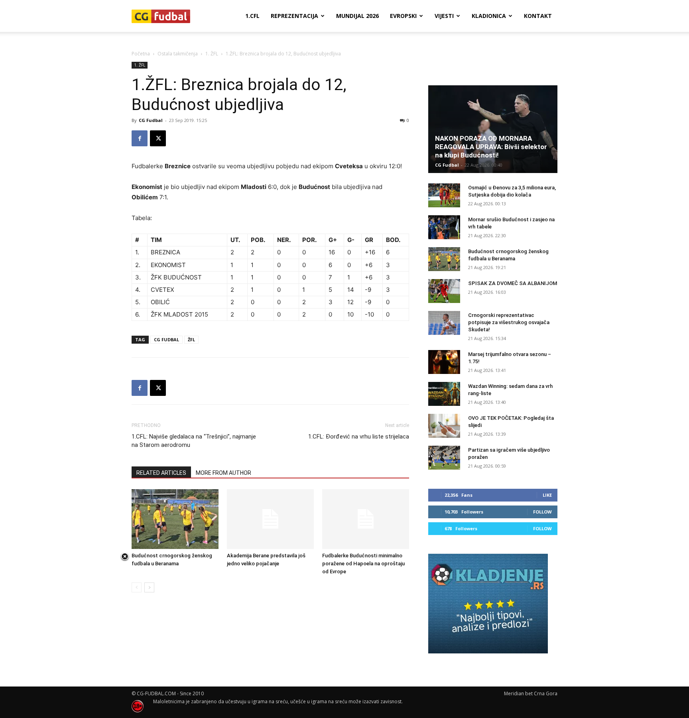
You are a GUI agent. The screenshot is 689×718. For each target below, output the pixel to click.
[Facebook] (140, 138)
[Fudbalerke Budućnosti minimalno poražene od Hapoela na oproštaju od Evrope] (365, 519)
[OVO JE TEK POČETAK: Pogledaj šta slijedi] (444, 426)
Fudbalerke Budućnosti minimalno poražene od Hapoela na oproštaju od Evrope (363, 563)
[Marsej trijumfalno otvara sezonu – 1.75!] (444, 362)
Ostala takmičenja (177, 53)
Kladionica (489, 16)
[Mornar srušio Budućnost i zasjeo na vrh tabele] (444, 227)
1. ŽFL (211, 53)
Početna (141, 53)
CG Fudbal (151, 120)
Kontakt (538, 16)
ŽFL (191, 339)
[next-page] (149, 587)
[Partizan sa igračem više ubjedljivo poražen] (444, 458)
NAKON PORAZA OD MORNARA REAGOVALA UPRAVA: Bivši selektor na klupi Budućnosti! (491, 146)
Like (547, 495)
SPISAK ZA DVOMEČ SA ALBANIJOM (512, 283)
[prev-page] (137, 587)
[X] (158, 138)
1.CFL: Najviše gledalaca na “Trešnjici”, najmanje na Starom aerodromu (194, 441)
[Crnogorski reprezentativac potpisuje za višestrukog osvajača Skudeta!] (444, 323)
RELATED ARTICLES (161, 473)
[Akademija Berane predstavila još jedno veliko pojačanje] (270, 519)
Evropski (403, 16)
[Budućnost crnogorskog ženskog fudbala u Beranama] (175, 519)
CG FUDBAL (166, 339)
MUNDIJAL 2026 (357, 16)
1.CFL (252, 16)
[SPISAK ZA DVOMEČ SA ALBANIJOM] (444, 291)
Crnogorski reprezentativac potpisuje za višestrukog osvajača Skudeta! (508, 322)
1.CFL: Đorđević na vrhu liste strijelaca (358, 436)
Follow (542, 512)
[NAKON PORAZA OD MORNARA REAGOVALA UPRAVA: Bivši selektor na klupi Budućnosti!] (492, 129)
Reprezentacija (294, 16)
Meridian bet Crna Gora (530, 693)
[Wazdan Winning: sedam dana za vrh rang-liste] (444, 394)
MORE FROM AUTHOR (223, 473)
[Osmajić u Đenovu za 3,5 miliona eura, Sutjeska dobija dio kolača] (444, 195)
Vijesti (444, 16)
